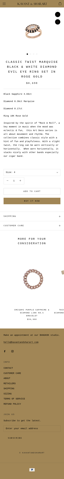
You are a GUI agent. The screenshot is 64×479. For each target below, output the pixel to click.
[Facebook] (5, 351)
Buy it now (32, 201)
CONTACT (8, 368)
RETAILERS (10, 383)
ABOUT (7, 378)
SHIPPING (10, 216)
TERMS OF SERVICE (14, 399)
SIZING (8, 394)
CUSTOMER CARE (12, 373)
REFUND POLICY (12, 404)
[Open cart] (60, 3)
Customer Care (14, 226)
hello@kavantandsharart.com (21, 342)
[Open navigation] (4, 4)
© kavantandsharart (32, 453)
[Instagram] (12, 351)
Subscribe (15, 438)
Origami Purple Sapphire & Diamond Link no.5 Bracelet (31, 313)
